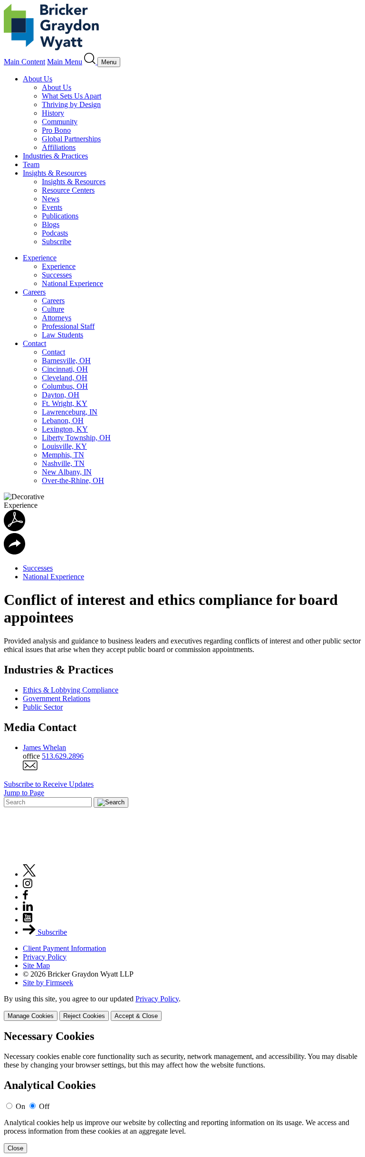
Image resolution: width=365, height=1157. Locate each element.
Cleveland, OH (64, 378)
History (53, 113)
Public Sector (43, 707)
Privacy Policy (45, 957)
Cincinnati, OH (65, 369)
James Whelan (44, 747)
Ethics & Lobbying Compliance (70, 690)
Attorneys (56, 318)
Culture (53, 309)
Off (44, 1106)
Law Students (62, 335)
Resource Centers (68, 190)
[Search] (90, 62)
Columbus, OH (65, 386)
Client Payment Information (64, 948)
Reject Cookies (84, 1015)
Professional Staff (68, 326)
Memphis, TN (63, 455)
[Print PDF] (14, 528)
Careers (34, 292)
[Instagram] (28, 885)
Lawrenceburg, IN (69, 412)
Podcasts (55, 233)
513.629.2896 (63, 756)
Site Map (36, 965)
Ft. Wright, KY (64, 403)
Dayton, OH (60, 395)
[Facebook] (25, 897)
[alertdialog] (182, 1091)
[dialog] (182, 1008)
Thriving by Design (71, 104)
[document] (182, 1091)
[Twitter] (29, 874)
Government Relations (56, 698)
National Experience (72, 283)
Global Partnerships (71, 139)
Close (15, 1148)
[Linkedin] (28, 908)
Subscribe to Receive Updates (49, 784)
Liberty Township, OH (76, 438)
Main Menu (64, 62)
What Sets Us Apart (71, 96)
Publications (60, 216)
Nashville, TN (63, 463)
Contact (34, 343)
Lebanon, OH (63, 420)
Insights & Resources (54, 173)
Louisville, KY (64, 446)
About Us (37, 79)
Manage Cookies (31, 1015)
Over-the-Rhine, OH (73, 480)
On (20, 1106)
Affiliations (59, 147)
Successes (57, 275)
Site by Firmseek (48, 983)
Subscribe (56, 241)
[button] (14, 552)
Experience (40, 258)
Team (31, 164)
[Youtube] (27, 920)
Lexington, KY (65, 429)
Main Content (24, 62)
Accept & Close (136, 1015)
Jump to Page (24, 793)
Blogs (50, 224)
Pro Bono (56, 130)
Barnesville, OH (66, 360)
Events (52, 207)
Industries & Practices (55, 156)
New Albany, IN (67, 472)
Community (59, 122)
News (50, 199)
